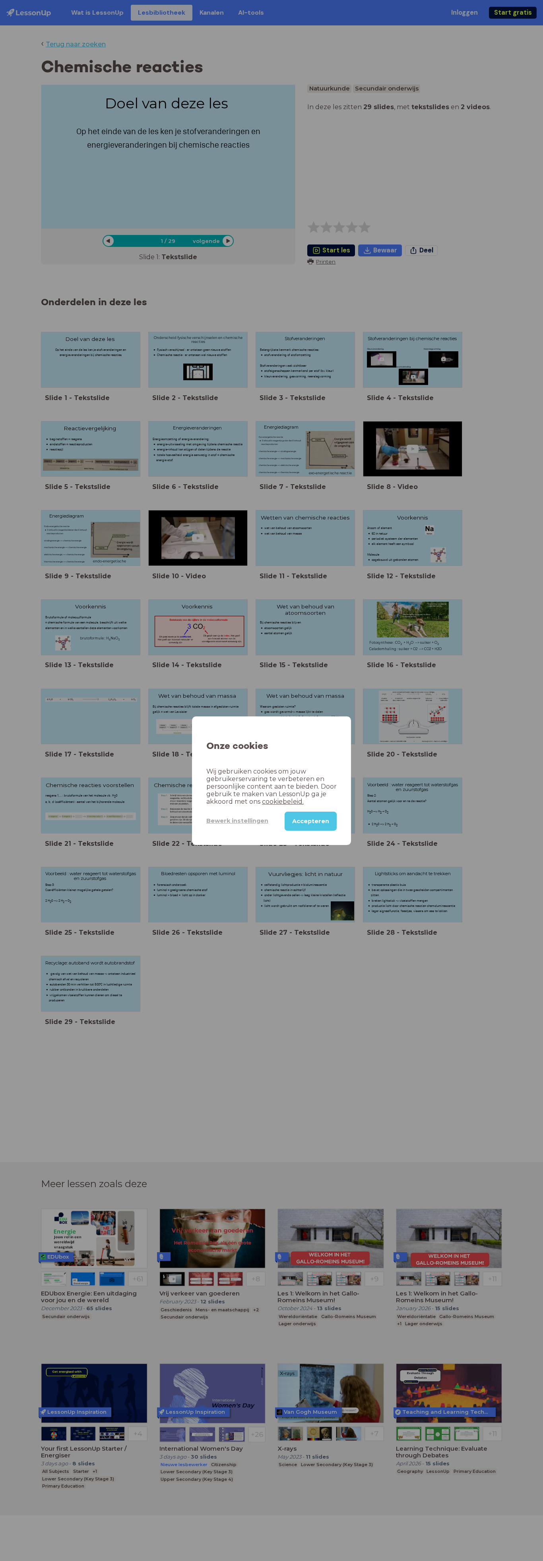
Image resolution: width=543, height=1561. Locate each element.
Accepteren (310, 820)
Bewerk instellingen (237, 820)
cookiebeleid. (283, 801)
